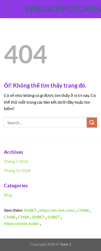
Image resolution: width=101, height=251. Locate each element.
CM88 (83, 210)
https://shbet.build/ (21, 223)
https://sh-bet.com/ (57, 210)
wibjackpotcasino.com (50, 9)
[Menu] (7, 9)
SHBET (30, 210)
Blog (8, 194)
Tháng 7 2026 (16, 161)
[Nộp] (92, 122)
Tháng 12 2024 (17, 170)
